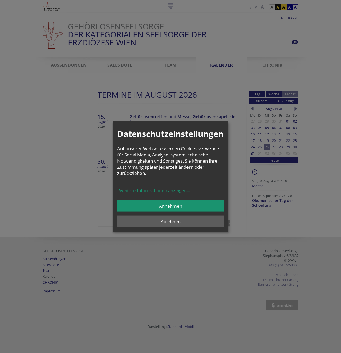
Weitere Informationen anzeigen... (154, 190)
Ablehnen (171, 221)
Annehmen (170, 206)
